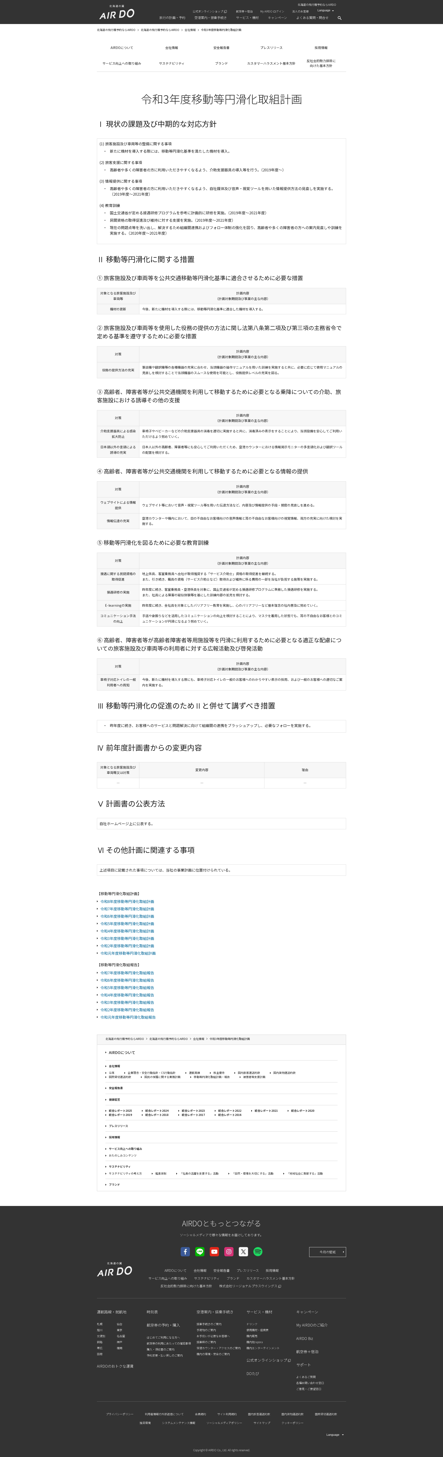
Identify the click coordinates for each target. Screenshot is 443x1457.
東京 (119, 1330)
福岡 (119, 1348)
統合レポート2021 (266, 1110)
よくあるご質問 (306, 1377)
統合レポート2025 (120, 1110)
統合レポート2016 (229, 1115)
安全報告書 (221, 47)
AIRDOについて (122, 47)
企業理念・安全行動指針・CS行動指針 (152, 1073)
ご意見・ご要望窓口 (308, 1389)
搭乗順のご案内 (206, 1342)
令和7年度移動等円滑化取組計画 (127, 909)
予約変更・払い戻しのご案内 (165, 1355)
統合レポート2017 (193, 1115)
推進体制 (160, 1173)
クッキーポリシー (292, 1423)
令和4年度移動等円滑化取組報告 (127, 995)
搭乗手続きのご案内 (209, 1324)
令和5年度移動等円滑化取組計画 (127, 923)
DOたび (252, 1373)
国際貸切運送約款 (120, 1077)
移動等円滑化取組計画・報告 (212, 1077)
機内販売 (251, 1336)
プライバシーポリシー (120, 1414)
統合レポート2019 (120, 1115)
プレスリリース (271, 47)
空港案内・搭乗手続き (215, 1312)
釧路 (99, 1342)
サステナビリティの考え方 (125, 1173)
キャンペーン (307, 1312)
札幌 (99, 1324)
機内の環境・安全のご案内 (213, 1354)
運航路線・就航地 (111, 1312)
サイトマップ (262, 1423)
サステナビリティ (172, 63)
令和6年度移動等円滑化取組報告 (127, 980)
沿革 (111, 1073)
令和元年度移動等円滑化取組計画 (128, 953)
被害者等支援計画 (254, 1077)
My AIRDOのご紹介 (312, 1325)
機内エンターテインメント (263, 1348)
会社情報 (171, 47)
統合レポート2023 (193, 1110)
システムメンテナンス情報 (178, 1423)
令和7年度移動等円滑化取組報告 (127, 972)
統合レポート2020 (302, 1110)
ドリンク (251, 1324)
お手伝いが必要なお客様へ (213, 1336)
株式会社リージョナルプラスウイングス (248, 1286)
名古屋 (121, 1336)
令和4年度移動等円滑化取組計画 (127, 931)
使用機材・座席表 (257, 1330)
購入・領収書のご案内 (160, 1349)
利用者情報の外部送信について (164, 1414)
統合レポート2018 (156, 1115)
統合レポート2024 (156, 1110)
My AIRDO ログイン (272, 11)
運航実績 (194, 1073)
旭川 (99, 1330)
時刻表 (152, 1312)
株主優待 (218, 1073)
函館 (99, 1354)
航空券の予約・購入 (163, 1325)
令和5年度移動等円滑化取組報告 (127, 987)
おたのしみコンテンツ (123, 1155)
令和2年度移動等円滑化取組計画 (127, 945)
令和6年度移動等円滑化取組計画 (127, 916)
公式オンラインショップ (208, 11)
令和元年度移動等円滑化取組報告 (128, 1017)
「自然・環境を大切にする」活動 (252, 1173)
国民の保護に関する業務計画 (162, 1077)
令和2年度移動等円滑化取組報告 (127, 1009)
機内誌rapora (254, 1342)
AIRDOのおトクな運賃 (115, 1366)
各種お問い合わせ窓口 (310, 1383)
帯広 (99, 1348)
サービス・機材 (259, 1312)
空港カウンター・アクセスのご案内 (219, 1348)
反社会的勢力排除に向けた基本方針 (321, 63)
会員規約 (200, 1414)
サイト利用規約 (227, 1414)
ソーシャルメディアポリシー (224, 1423)
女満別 (101, 1336)
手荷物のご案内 (206, 1330)
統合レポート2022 (229, 1110)
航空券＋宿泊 (244, 11)
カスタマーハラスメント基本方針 (271, 63)
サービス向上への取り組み (121, 63)
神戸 (119, 1342)
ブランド (221, 63)
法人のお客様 (300, 11)
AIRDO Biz (304, 1338)
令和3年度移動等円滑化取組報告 (127, 1002)
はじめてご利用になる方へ (163, 1337)
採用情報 (321, 47)
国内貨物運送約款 (284, 1073)
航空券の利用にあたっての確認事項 (169, 1343)
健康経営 (114, 1099)
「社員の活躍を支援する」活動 (199, 1173)
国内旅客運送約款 (249, 1073)
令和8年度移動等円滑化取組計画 (127, 901)
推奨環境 (145, 1423)
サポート (303, 1364)
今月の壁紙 (328, 1252)
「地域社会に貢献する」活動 (305, 1173)
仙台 (119, 1324)
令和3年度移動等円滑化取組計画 (127, 938)
